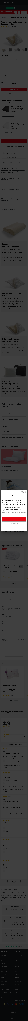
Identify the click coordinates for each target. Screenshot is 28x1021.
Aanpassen (13, 523)
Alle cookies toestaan (14, 519)
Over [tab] (23, 495)
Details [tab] (14, 495)
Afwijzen (14, 527)
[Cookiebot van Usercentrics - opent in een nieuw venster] (20, 492)
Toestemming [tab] (5, 495)
